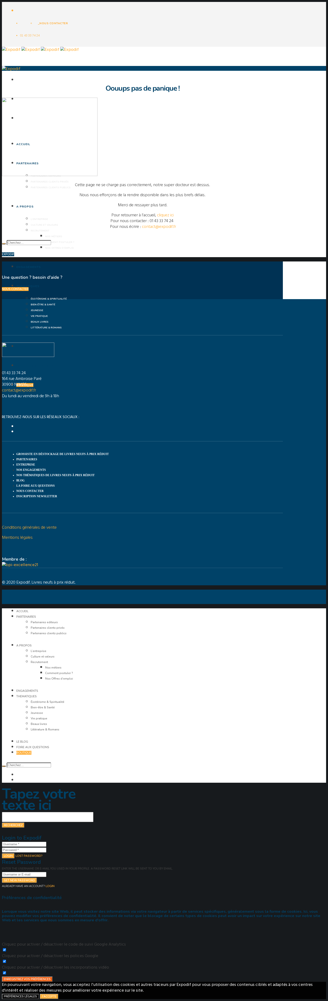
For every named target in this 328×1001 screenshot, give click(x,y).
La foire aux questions (35, 485)
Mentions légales (17, 537)
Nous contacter (30, 491)
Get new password (19, 880)
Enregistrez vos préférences (27, 979)
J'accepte (49, 996)
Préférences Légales (20, 996)
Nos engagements (31, 470)
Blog (20, 480)
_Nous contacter (53, 23)
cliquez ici (165, 215)
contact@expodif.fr (159, 226)
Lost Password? (29, 856)
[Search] (4, 243)
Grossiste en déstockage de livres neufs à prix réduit (62, 454)
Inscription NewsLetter (36, 496)
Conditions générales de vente (29, 527)
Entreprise (25, 464)
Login (8, 856)
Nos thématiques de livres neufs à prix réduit (55, 475)
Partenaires (26, 459)
